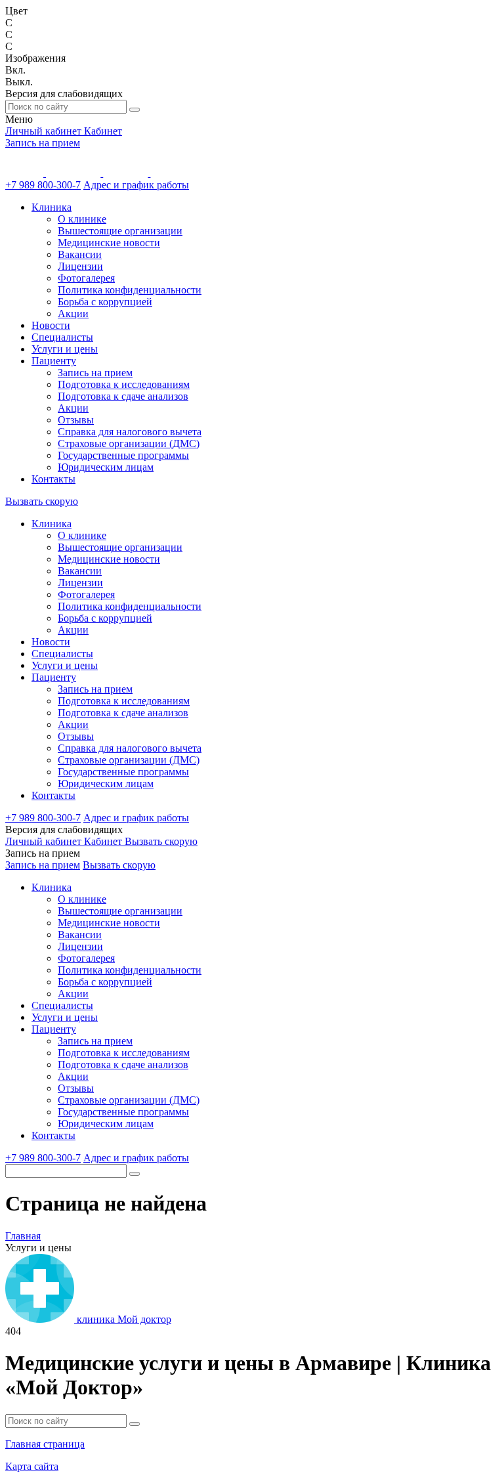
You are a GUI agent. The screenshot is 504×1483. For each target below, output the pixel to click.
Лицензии (80, 266)
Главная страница (45, 1444)
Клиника (52, 207)
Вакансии (80, 254)
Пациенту (54, 360)
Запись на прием (42, 142)
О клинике (82, 219)
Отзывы (76, 419)
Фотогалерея (86, 278)
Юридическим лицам (106, 467)
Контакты (53, 478)
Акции (73, 313)
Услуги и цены (65, 349)
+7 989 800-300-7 (43, 184)
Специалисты (62, 337)
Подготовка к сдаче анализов (123, 396)
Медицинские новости (109, 242)
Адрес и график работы (136, 184)
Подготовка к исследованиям (124, 384)
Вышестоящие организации (120, 230)
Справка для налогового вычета (129, 431)
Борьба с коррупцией (105, 301)
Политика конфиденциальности (129, 289)
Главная (23, 1235)
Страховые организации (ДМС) (129, 443)
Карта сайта (31, 1466)
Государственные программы (123, 455)
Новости (51, 325)
